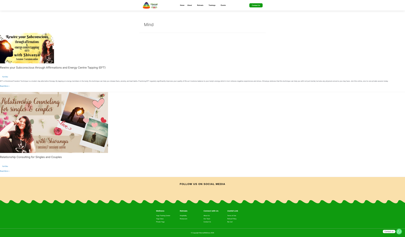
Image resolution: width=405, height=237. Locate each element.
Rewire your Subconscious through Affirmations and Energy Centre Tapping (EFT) (53, 67)
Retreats (200, 5)
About (189, 5)
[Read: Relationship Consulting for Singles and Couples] (54, 122)
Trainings (212, 5)
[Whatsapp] (399, 231)
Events (223, 5)
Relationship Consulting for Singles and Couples (31, 157)
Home (182, 5)
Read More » (4, 86)
